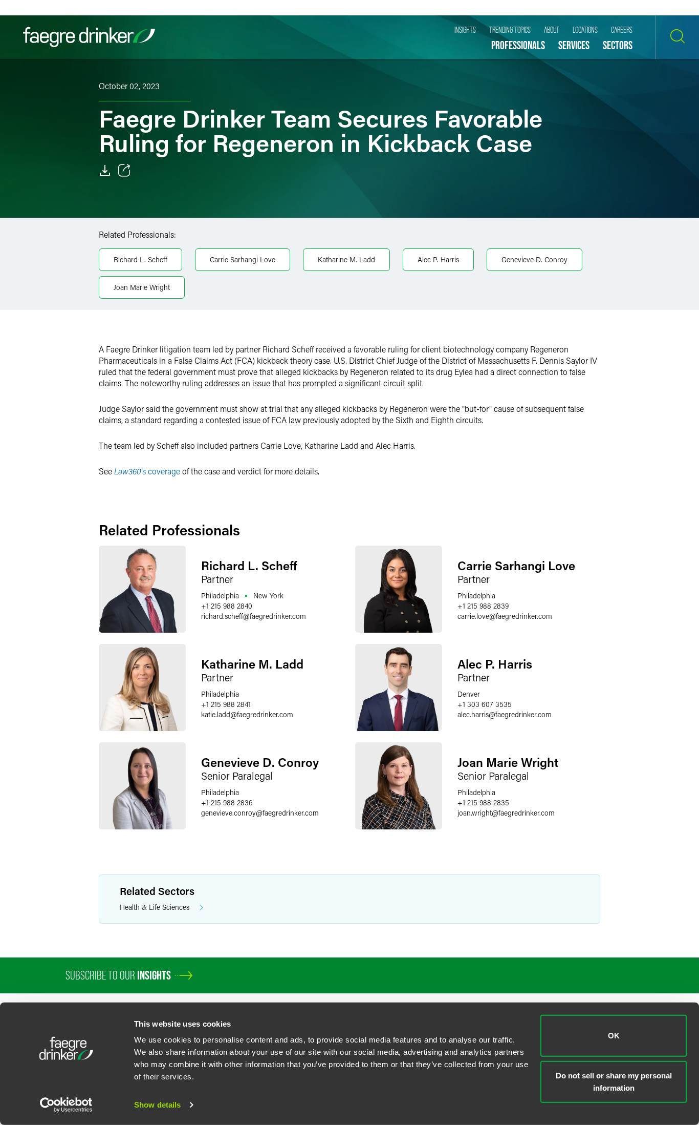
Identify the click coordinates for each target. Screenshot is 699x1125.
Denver (468, 694)
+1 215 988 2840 (226, 606)
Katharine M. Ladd (346, 259)
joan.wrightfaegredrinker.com (506, 813)
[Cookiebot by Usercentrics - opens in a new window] (66, 1105)
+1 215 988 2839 (483, 606)
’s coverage (147, 471)
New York (268, 595)
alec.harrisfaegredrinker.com (504, 714)
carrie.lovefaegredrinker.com (504, 616)
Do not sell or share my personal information (614, 1081)
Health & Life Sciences (154, 907)
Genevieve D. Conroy (534, 259)
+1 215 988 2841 (226, 704)
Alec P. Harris (438, 259)
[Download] (105, 170)
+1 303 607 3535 (484, 704)
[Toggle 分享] (124, 170)
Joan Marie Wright (142, 287)
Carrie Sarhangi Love (242, 259)
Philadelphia (220, 595)
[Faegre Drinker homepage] (89, 37)
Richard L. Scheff (140, 259)
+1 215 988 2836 (227, 802)
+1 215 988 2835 (483, 802)
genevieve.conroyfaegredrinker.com (260, 813)
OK (614, 1035)
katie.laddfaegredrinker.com (247, 714)
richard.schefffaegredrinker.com (253, 616)
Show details (157, 1104)
